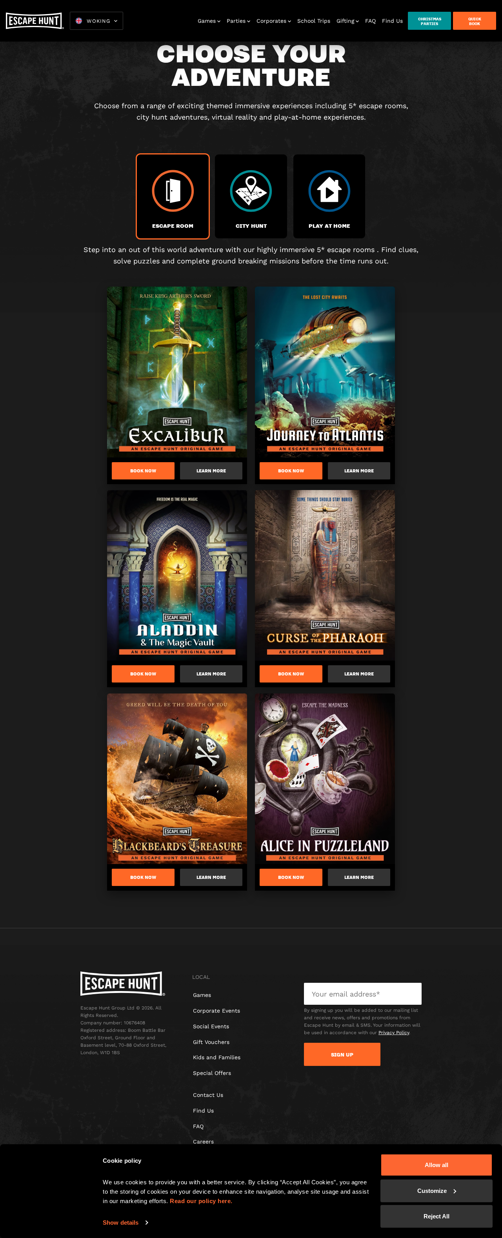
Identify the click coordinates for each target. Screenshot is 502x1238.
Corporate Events (216, 1010)
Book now (143, 471)
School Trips (313, 21)
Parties (236, 21)
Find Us (392, 21)
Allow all (436, 1165)
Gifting (345, 21)
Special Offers (212, 1073)
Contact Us (208, 1095)
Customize (432, 1190)
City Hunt (251, 225)
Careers (203, 1141)
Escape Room (172, 225)
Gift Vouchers (211, 1042)
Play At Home (329, 225)
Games (207, 21)
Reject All (436, 1216)
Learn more (211, 471)
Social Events (211, 1026)
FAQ (370, 21)
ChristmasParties (429, 21)
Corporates (271, 21)
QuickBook (474, 21)
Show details (120, 1222)
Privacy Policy (393, 1032)
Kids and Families (216, 1057)
